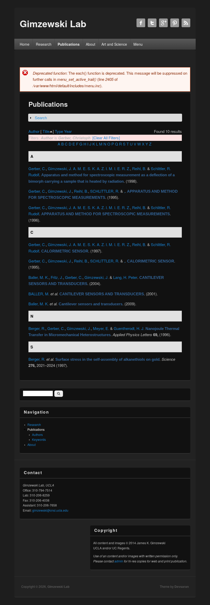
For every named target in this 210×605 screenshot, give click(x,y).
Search (41, 117)
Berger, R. (36, 328)
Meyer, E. (101, 328)
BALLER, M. (38, 293)
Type (59, 131)
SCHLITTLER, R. (104, 191)
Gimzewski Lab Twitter (152, 22)
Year (68, 131)
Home (24, 44)
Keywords (39, 439)
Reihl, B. (139, 168)
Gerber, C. (37, 168)
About (90, 44)
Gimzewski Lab (58, 586)
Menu (138, 44)
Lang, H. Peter (125, 277)
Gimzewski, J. (60, 191)
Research (43, 44)
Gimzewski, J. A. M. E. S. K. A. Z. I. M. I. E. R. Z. (89, 168)
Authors (37, 434)
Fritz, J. (57, 277)
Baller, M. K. (38, 277)
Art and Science (114, 44)
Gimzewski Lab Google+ (163, 22)
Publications (69, 44)
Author (33, 131)
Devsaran (181, 586)
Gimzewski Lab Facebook (140, 22)
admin (118, 561)
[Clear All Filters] (106, 137)
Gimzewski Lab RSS (186, 22)
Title (46, 131)
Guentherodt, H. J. (129, 328)
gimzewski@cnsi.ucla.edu (50, 510)
